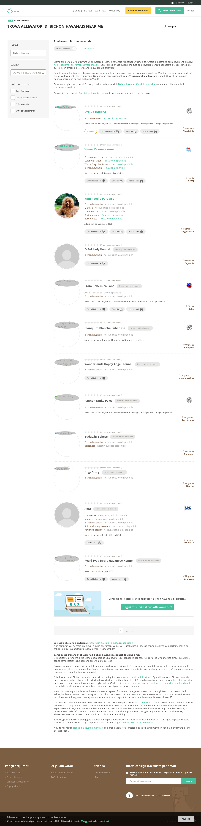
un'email (166, 795)
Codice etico (146, 702)
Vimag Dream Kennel (99, 149)
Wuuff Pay (114, 10)
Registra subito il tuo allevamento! (147, 607)
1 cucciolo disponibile (115, 118)
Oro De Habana (95, 112)
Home (10, 20)
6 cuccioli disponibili (114, 167)
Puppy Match (13, 786)
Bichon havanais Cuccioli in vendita (136, 84)
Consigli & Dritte (83, 10)
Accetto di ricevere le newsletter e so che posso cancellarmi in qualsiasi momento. (161, 773)
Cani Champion (22, 91)
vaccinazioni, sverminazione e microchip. (166, 683)
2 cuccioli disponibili (112, 214)
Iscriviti (188, 781)
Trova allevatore (15, 777)
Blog (97, 777)
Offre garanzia (22, 104)
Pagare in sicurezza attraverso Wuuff (134, 722)
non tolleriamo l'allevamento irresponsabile (77, 64)
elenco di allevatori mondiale (88, 727)
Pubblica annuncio (138, 10)
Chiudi (186, 819)
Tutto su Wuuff (103, 772)
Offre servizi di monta (25, 110)
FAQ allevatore (58, 777)
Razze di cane (14, 772)
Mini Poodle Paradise (99, 199)
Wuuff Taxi (100, 10)
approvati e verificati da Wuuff (135, 677)
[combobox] (28, 53)
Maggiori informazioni (95, 821)
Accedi (190, 10)
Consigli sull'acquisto (90, 93)
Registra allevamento (62, 772)
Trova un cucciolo (171, 10)
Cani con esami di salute (26, 97)
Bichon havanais (63, 48)
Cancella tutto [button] (89, 48)
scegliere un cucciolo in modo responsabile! (110, 642)
